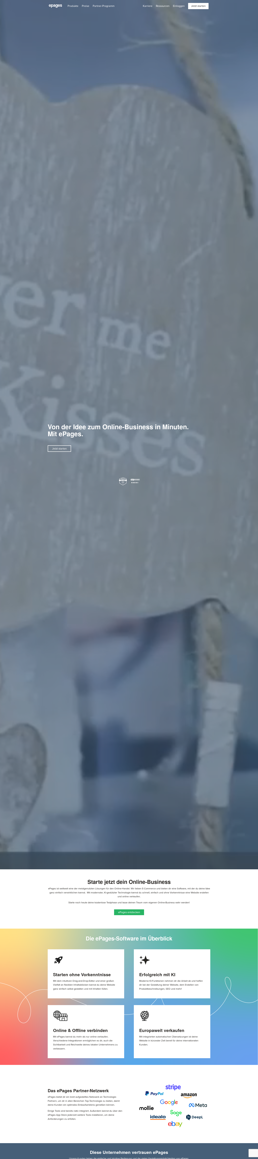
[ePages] (55, 6)
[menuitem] (73, 6)
